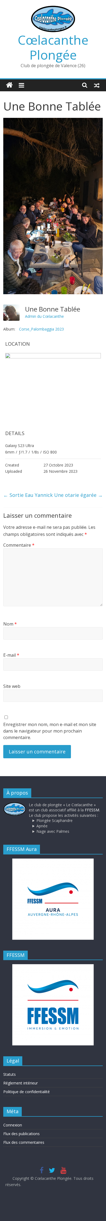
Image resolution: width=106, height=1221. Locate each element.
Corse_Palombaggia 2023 (41, 329)
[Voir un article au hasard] (97, 85)
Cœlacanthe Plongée (53, 47)
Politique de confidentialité (26, 1091)
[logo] (14, 804)
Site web (11, 686)
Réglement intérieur (20, 1083)
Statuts (9, 1074)
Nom (10, 624)
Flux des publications (21, 1133)
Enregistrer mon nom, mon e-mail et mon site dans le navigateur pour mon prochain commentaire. (49, 730)
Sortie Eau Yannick (28, 495)
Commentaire (19, 545)
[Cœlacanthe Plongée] (9, 85)
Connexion (12, 1125)
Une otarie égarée (78, 495)
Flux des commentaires (23, 1142)
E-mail (11, 655)
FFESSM (92, 809)
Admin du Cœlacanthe (44, 316)
